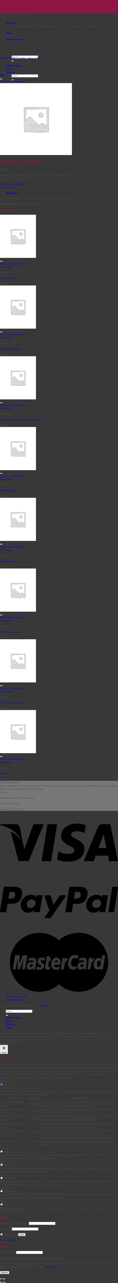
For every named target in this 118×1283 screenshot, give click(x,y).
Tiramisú (4, 773)
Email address (7, 1252)
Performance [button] (6, 1161)
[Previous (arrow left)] (1, 1282)
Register (4, 1272)
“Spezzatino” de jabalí (11, 702)
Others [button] (3, 1201)
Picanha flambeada (9, 278)
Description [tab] (12, 193)
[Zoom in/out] (4, 1278)
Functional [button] (5, 1148)
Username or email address (14, 1223)
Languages (11, 23)
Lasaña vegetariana (9, 561)
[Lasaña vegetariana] (18, 540)
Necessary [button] (5, 1081)
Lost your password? (10, 1240)
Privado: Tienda (7, 58)
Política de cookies (15, 1000)
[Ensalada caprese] (18, 469)
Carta (9, 69)
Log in (21, 1235)
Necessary (8, 1084)
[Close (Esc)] (1, 1278)
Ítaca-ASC (44, 1005)
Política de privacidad (16, 996)
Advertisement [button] (7, 1188)
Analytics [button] (4, 1174)
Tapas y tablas (34, 58)
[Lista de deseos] (1, 261)
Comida (21, 58)
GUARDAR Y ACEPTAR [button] (11, 1211)
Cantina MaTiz (13, 65)
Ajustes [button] (3, 1043)
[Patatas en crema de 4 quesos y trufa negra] (18, 398)
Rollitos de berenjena (10, 632)
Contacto (10, 72)
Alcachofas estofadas (10, 349)
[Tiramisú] (18, 752)
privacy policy (51, 1266)
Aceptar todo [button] (13, 1043)
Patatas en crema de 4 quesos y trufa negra (21, 419)
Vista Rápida (6, 267)
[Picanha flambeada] (18, 257)
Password (5, 1229)
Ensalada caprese (8, 490)
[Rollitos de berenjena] (18, 611)
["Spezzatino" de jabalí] (18, 681)
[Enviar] (7, 1015)
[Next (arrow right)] (4, 1282)
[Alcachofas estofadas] (18, 327)
